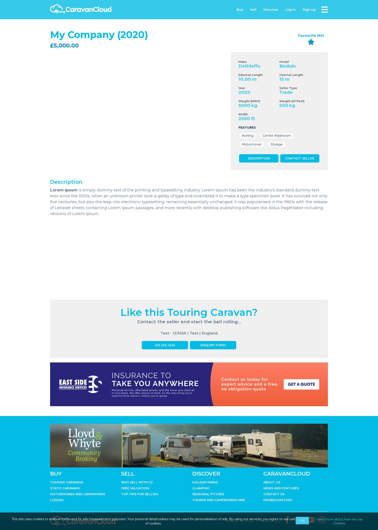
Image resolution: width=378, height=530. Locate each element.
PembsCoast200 (277, 500)
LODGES (56, 500)
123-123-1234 (165, 345)
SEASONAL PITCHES (208, 494)
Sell (253, 9)
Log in (290, 9)
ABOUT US (271, 482)
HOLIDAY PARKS (205, 482)
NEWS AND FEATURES (281, 488)
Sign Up (309, 9)
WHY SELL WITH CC (137, 482)
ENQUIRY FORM (213, 345)
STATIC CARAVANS (65, 488)
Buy (240, 9)
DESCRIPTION (259, 158)
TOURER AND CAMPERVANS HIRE (218, 500)
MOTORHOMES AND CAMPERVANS (77, 494)
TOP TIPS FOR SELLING (139, 494)
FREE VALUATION (135, 488)
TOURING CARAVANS (66, 482)
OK (302, 521)
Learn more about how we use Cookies (338, 521)
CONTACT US (274, 494)
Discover (270, 9)
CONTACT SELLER (299, 158)
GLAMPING (201, 488)
